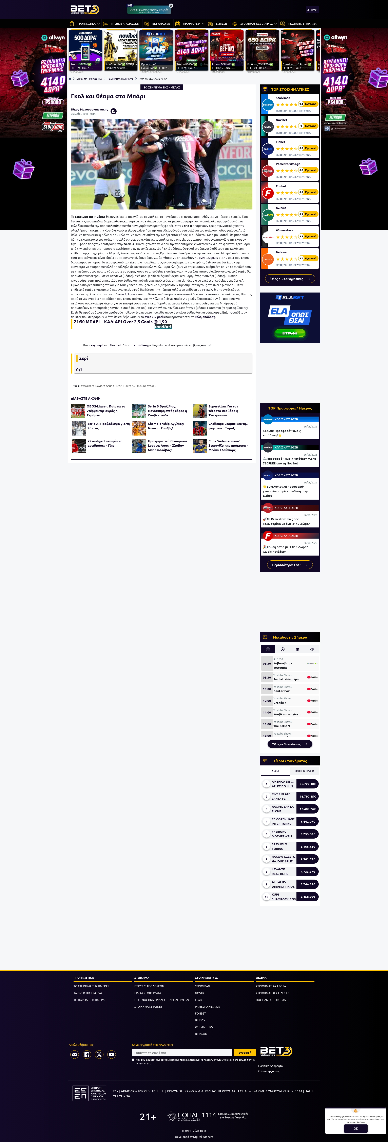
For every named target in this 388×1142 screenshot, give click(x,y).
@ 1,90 (160, 321)
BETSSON (201, 1034)
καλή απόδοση (205, 317)
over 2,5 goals (208, 257)
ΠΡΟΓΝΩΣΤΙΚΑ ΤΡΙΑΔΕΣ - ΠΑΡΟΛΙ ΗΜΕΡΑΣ (162, 1000)
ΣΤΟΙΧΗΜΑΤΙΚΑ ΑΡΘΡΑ (271, 986)
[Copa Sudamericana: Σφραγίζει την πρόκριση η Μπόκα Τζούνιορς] (200, 446)
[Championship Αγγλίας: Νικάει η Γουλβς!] (139, 428)
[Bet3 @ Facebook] (87, 1054)
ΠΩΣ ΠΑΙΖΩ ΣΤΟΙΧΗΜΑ (271, 1000)
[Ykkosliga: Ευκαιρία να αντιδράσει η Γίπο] (79, 446)
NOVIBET (201, 993)
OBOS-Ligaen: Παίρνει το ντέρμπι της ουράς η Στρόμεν (106, 410)
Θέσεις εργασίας (268, 1071)
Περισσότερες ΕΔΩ (287, 564)
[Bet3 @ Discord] (74, 1054)
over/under (87, 385)
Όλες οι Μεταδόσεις (286, 744)
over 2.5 (130, 385)
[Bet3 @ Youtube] (111, 1054)
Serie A (110, 385)
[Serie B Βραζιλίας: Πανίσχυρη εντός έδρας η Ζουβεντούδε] (139, 411)
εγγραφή (97, 345)
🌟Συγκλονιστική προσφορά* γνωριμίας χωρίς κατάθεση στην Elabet (285, 491)
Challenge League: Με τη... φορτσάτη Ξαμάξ (228, 425)
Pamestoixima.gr (288, 164)
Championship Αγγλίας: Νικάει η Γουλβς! (166, 425)
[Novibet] (163, 326)
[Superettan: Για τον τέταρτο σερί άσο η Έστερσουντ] (200, 411)
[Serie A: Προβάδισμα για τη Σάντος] (79, 428)
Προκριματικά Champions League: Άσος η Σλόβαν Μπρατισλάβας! (167, 445)
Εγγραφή (244, 1052)
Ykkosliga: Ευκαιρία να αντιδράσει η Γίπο (105, 443)
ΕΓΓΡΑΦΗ (312, 9)
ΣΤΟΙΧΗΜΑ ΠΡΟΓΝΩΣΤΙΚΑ (89, 78)
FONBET (200, 1013)
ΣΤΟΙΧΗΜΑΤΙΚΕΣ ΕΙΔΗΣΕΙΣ (273, 993)
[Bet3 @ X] (99, 1054)
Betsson (282, 252)
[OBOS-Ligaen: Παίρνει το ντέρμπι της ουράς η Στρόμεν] (78, 411)
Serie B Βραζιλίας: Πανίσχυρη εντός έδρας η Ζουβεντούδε (167, 410)
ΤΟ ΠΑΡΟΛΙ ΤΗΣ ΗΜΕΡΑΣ (90, 1000)
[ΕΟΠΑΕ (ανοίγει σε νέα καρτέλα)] (208, 1116)
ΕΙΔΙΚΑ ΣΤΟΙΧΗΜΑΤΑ (147, 993)
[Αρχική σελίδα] (70, 78)
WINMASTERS (204, 1027)
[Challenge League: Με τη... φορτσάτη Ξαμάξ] (200, 428)
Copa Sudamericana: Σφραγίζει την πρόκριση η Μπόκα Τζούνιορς (228, 445)
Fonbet (281, 186)
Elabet (280, 142)
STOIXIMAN (202, 986)
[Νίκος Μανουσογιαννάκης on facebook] (114, 111)
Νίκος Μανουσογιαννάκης (89, 109)
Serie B (120, 385)
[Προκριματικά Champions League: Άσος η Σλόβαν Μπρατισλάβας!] (139, 446)
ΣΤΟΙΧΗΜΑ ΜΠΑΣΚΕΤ (148, 1006)
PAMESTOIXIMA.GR (207, 1006)
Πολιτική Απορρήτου (271, 1065)
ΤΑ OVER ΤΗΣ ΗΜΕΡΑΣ (88, 993)
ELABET (200, 1000)
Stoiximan (283, 98)
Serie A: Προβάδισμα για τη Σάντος (109, 425)
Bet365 (281, 208)
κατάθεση (141, 345)
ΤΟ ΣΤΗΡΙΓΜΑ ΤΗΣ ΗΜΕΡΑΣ (120, 78)
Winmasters (284, 230)
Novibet (115, 345)
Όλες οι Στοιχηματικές (287, 278)
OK (356, 1128)
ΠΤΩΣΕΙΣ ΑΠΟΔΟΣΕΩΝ (149, 986)
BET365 (200, 1020)
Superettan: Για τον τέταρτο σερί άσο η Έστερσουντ (223, 410)
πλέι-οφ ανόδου (146, 385)
